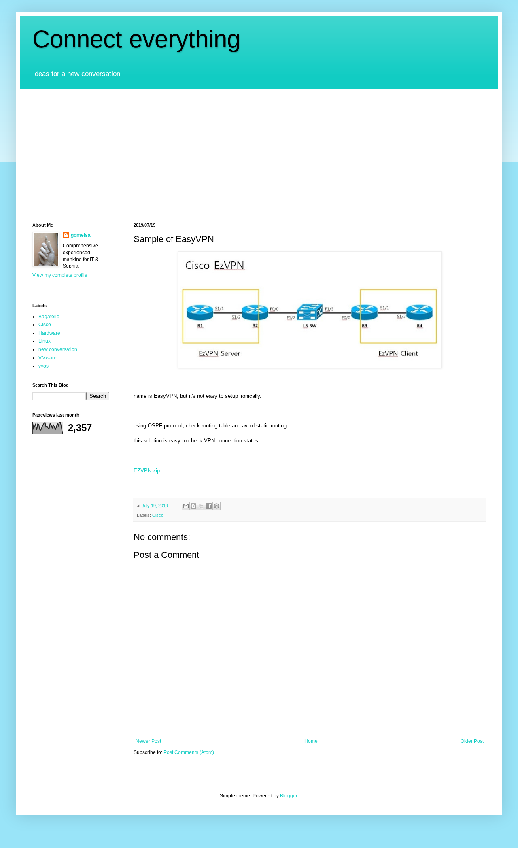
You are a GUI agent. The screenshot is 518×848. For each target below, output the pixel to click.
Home (311, 741)
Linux (44, 341)
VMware (47, 358)
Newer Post (148, 741)
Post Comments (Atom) (188, 752)
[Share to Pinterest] (216, 506)
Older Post (472, 741)
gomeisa (81, 235)
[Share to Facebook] (209, 506)
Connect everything (136, 39)
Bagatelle (48, 316)
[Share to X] (201, 506)
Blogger (288, 796)
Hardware (49, 333)
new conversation (57, 349)
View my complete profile (59, 275)
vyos (43, 366)
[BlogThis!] (193, 506)
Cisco (157, 515)
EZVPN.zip (147, 471)
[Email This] (186, 506)
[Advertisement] (259, 149)
